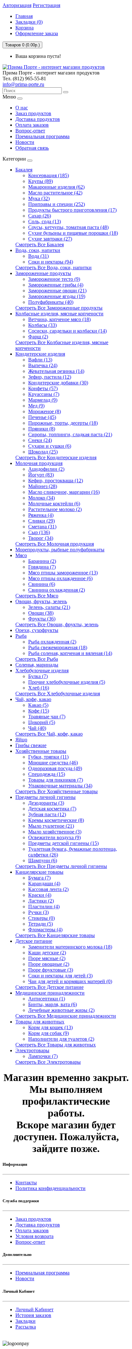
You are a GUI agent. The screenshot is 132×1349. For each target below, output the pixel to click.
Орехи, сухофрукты (36, 630)
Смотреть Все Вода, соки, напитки (53, 267)
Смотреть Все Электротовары (48, 1062)
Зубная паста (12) (47, 814)
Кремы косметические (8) (56, 820)
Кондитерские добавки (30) (58, 382)
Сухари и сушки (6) (49, 446)
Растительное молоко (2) (55, 509)
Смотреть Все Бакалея (39, 244)
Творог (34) (40, 538)
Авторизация (17, 5)
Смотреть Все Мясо (36, 595)
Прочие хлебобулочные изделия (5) (66, 682)
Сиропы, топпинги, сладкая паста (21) (70, 434)
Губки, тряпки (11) (48, 757)
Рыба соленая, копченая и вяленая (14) (70, 653)
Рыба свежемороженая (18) (57, 647)
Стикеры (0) (41, 918)
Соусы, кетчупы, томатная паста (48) (68, 227)
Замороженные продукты (43, 273)
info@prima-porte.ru (23, 84)
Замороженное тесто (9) (54, 279)
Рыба (21, 636)
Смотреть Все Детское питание (49, 987)
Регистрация (46, 5)
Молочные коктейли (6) (54, 503)
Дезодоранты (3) (46, 803)
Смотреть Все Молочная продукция (54, 544)
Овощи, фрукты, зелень (41, 601)
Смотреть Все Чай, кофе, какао (49, 734)
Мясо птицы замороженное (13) (63, 572)
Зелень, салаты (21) (49, 607)
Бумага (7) (39, 877)
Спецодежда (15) (46, 774)
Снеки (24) (40, 440)
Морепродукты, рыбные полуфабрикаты (59, 549)
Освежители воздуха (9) (54, 837)
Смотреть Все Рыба (36, 659)
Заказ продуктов (33, 113)
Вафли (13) (40, 359)
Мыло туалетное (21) (51, 826)
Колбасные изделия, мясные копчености (59, 313)
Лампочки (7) (43, 1056)
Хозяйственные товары (40, 751)
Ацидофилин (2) (46, 469)
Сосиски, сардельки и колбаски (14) (67, 331)
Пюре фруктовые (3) (50, 970)
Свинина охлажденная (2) (56, 590)
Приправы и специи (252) (56, 204)
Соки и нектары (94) (50, 261)
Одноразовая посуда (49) (55, 768)
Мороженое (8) (44, 411)
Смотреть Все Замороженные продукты (59, 308)
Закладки (25, 1321)
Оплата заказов (32, 125)
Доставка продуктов (37, 119)
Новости (24, 142)
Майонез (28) (42, 486)
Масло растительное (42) (55, 192)
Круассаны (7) (43, 394)
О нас (21, 107)
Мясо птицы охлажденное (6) (60, 578)
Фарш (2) (38, 336)
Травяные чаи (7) (46, 716)
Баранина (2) (42, 561)
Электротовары (32, 1050)
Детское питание (33, 941)
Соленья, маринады (36, 664)
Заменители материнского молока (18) (70, 947)
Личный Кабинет (34, 1309)
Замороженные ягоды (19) (56, 296)
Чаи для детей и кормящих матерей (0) (70, 981)
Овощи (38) (41, 613)
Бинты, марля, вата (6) (52, 1004)
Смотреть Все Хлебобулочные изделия (57, 693)
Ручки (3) (38, 912)
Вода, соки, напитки (37, 250)
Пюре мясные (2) (46, 958)
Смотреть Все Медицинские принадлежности (65, 1016)
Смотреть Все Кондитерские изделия (55, 457)
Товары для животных (39, 1021)
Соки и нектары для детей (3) (60, 975)
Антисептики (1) (46, 998)
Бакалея (23, 169)
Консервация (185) (48, 175)
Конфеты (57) (43, 388)
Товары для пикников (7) (55, 780)
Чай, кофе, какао (33, 699)
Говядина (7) (42, 567)
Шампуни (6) (42, 860)
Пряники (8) (41, 428)
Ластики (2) (41, 900)
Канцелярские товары (39, 872)
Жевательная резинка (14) (56, 371)
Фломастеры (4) (45, 929)
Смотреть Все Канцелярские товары (55, 935)
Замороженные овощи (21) (57, 290)
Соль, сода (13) (44, 221)
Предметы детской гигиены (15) (63, 843)
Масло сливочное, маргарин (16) (64, 492)
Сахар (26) (39, 215)
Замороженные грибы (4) (55, 285)
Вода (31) (38, 256)
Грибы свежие (30, 745)
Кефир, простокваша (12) (55, 480)
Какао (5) (38, 705)
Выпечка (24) (42, 365)
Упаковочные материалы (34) (60, 785)
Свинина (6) (41, 584)
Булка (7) (38, 676)
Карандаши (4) (44, 883)
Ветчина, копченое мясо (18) (59, 319)
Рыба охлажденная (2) (52, 641)
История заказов (33, 1315)
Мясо (21, 555)
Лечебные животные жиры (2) (61, 1010)
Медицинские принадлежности (50, 993)
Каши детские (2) (47, 952)
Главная (24, 16)
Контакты (26, 1182)
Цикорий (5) (41, 722)
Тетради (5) (40, 924)
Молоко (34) (41, 498)
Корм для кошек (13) (50, 1027)
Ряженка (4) (41, 515)
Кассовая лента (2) (48, 889)
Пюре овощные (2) (48, 964)
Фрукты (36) (41, 618)
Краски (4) (39, 895)
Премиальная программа (42, 136)
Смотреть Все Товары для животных (55, 1044)
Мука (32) (39, 198)
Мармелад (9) (42, 400)
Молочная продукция (38, 463)
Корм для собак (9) (48, 1033)
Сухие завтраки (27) (50, 238)
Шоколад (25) (43, 451)
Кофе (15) (38, 711)
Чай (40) (37, 728)
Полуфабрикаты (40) (50, 302)
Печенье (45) (42, 417)
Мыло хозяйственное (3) (54, 831)
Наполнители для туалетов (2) (61, 1039)
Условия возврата (34, 1236)
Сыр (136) (39, 532)
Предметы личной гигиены (45, 797)
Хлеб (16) (38, 687)
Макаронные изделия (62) (56, 187)
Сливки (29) (41, 521)
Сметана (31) (42, 526)
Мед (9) (36, 405)
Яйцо (21, 739)
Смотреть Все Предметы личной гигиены (61, 866)
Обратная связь (32, 148)
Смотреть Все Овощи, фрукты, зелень (56, 624)
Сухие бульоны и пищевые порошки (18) (73, 233)
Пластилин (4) (44, 906)
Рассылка (25, 1326)
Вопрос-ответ (30, 130)
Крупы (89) (40, 181)
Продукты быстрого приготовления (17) (72, 210)
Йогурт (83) (41, 474)
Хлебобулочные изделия (42, 670)
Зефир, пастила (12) (49, 377)
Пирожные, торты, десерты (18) (63, 423)
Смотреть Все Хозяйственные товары (56, 791)
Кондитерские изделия (40, 354)
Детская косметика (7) (52, 808)
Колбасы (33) (42, 325)
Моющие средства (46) (53, 762)
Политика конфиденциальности (50, 1188)
